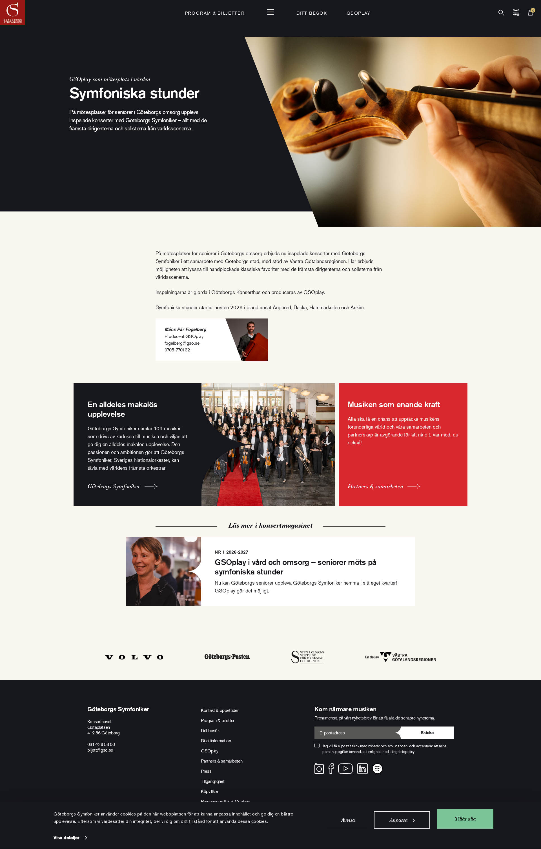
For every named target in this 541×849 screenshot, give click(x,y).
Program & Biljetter (215, 13)
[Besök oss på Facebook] (331, 768)
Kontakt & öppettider (220, 710)
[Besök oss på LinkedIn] (362, 768)
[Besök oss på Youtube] (345, 768)
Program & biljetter (217, 720)
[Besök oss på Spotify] (377, 768)
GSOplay (359, 13)
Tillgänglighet (213, 781)
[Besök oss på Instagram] (319, 768)
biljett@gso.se (100, 750)
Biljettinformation (216, 740)
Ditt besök (311, 13)
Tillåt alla (465, 818)
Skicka (427, 732)
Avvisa (348, 819)
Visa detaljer (66, 837)
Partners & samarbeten (221, 761)
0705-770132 (177, 350)
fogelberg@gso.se (182, 343)
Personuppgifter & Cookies (225, 801)
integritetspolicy (402, 751)
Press (206, 771)
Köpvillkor (209, 791)
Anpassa (398, 819)
